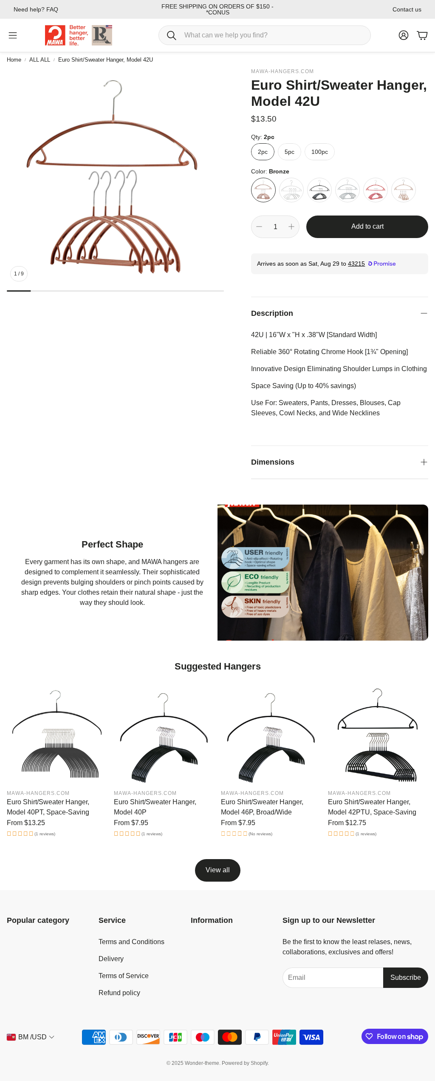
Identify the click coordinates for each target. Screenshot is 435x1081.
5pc (289, 151)
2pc (263, 151)
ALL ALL (39, 60)
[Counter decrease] (259, 226)
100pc (319, 151)
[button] (264, 35)
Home (14, 60)
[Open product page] (57, 735)
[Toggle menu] (13, 35)
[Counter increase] (291, 226)
